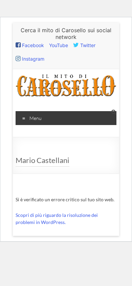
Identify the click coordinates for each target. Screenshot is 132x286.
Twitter (87, 45)
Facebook (32, 45)
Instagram (32, 59)
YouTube (58, 45)
